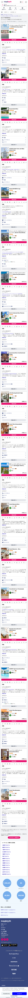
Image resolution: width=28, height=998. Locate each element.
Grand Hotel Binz (13, 109)
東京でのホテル (5, 856)
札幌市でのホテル (6, 854)
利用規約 (3, 985)
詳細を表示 (13, 64)
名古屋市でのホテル (6, 851)
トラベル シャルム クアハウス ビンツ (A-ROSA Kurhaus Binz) (17, 26)
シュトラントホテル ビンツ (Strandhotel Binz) (15, 750)
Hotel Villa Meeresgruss (15, 710)
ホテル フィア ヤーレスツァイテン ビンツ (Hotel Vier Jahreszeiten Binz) (17, 273)
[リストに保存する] (8, 25)
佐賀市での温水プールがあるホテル (8, 912)
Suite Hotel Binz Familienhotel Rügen (17, 353)
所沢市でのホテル (4, 915)
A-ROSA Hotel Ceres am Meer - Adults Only (17, 149)
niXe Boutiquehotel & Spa (16, 393)
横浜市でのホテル (6, 847)
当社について (4, 924)
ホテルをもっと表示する (14, 837)
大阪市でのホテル (6, 849)
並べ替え (12, 12)
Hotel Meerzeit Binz (14, 504)
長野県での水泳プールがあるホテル (8, 909)
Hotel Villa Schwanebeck (15, 424)
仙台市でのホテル (6, 869)
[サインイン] (26, 2)
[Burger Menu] (2, 2)
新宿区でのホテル (6, 865)
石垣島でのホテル (6, 867)
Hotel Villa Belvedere (14, 790)
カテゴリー (3, 927)
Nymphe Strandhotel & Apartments (15, 629)
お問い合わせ (4, 933)
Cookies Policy (8, 997)
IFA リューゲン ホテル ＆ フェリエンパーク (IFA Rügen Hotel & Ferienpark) (17, 464)
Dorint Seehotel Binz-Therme (16, 313)
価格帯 (5, 12)
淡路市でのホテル (6, 860)
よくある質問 (4, 931)
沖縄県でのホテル (6, 863)
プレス (2, 925)
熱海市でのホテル (6, 858)
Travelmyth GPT (4, 935)
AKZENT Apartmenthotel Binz (17, 669)
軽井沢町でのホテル (6, 874)
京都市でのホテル (6, 845)
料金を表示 (14, 39)
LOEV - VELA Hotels (14, 69)
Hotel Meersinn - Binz (14, 549)
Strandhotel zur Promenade (16, 589)
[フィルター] (2, 12)
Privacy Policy (13, 997)
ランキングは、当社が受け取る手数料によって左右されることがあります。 (13, 22)
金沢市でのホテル (6, 872)
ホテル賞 (3, 929)
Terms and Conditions (19, 997)
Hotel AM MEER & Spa (14, 188)
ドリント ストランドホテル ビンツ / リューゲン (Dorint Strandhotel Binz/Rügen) (17, 231)
